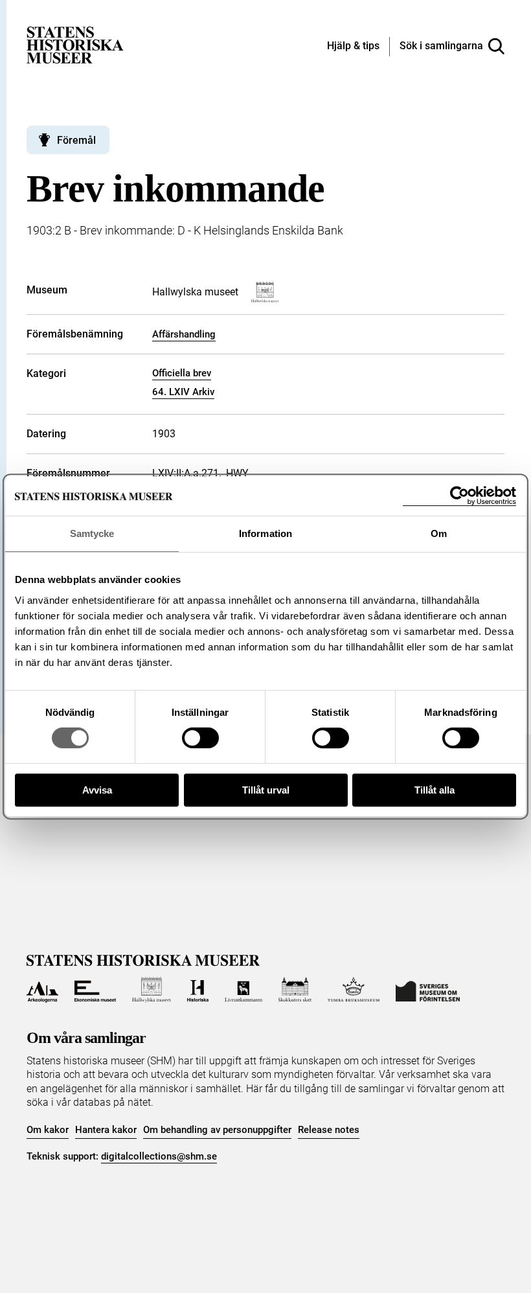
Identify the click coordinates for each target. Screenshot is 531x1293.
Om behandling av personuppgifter (217, 1130)
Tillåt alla (434, 789)
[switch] (200, 737)
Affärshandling (184, 334)
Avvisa (97, 789)
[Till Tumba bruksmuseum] (353, 990)
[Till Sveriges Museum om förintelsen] (428, 990)
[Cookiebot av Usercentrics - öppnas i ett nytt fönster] (459, 496)
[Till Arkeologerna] (42, 990)
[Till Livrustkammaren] (243, 990)
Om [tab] (439, 533)
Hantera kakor (106, 1130)
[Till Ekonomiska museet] (95, 990)
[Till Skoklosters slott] (295, 990)
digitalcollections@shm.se (159, 1156)
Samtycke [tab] (92, 533)
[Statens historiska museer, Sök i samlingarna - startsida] (75, 44)
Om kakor (48, 1130)
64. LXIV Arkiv (183, 392)
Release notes (328, 1130)
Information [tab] (265, 533)
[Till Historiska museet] (198, 990)
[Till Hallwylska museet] (151, 990)
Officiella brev (181, 373)
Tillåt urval (265, 789)
